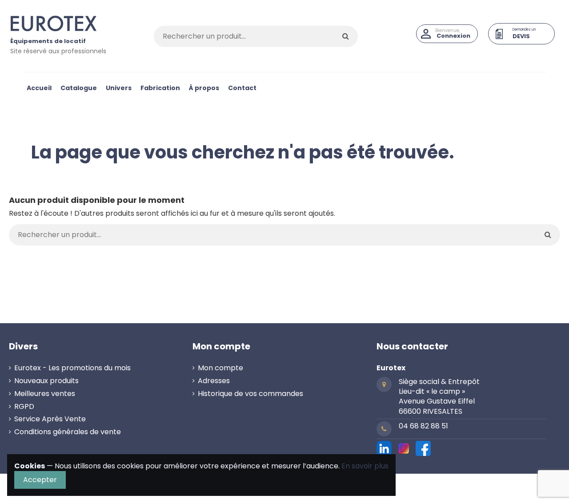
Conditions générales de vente (67, 432)
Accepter (40, 480)
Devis (521, 36)
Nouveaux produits (46, 381)
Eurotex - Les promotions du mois (72, 368)
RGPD (24, 407)
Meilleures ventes (44, 394)
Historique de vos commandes (250, 394)
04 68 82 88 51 (423, 426)
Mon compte (220, 368)
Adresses (214, 381)
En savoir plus (365, 466)
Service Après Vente (50, 419)
